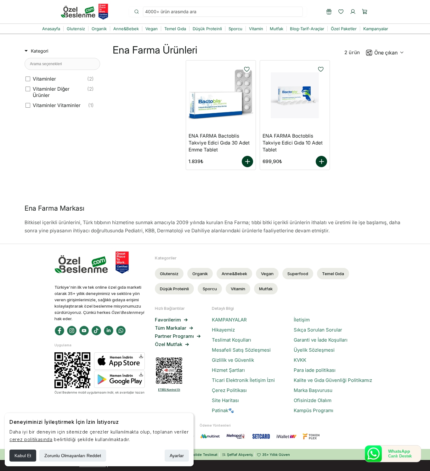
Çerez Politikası (229, 390)
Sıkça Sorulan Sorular (318, 330)
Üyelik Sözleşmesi (314, 350)
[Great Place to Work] (103, 12)
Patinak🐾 (223, 410)
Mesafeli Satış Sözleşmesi (241, 350)
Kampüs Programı (313, 410)
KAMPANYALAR (229, 320)
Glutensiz (169, 273)
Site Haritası (225, 400)
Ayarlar (177, 455)
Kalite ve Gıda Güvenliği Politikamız (333, 380)
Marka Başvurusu (313, 390)
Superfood (297, 273)
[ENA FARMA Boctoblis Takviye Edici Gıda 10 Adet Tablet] (295, 95)
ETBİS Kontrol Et (169, 389)
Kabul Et (22, 455)
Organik (200, 273)
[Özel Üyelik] (329, 11)
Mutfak (266, 288)
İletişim (302, 320)
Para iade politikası (315, 370)
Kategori (39, 51)
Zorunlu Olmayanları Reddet (72, 455)
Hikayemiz (223, 330)
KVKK (300, 360)
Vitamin (238, 288)
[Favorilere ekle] (247, 69)
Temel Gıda (333, 273)
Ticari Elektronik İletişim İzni (243, 380)
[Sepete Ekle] (247, 161)
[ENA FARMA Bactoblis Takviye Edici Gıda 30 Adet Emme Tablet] (221, 95)
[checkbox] (61, 79)
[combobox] (223, 12)
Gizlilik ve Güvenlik (233, 360)
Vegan (267, 273)
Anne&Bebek (234, 273)
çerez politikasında (31, 439)
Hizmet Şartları (228, 370)
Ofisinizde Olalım (312, 400)
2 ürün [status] (352, 52)
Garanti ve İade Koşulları (321, 340)
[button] (364, 11)
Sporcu (210, 288)
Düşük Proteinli (174, 288)
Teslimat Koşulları (231, 340)
